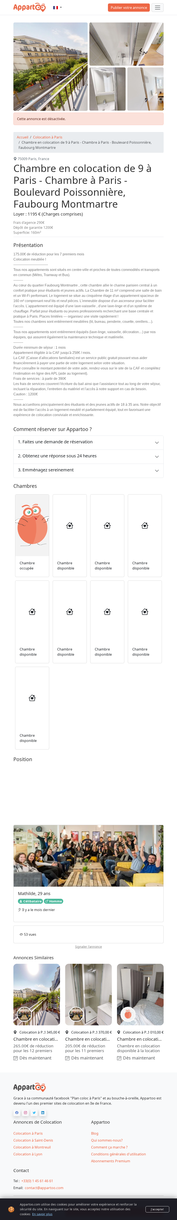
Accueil (22, 137)
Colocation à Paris (47, 137)
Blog (94, 1133)
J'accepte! (157, 1209)
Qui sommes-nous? (107, 1140)
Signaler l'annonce (88, 947)
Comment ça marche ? (109, 1147)
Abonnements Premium (110, 1161)
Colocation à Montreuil (32, 1147)
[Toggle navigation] (158, 7)
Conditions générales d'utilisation (118, 1154)
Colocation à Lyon (27, 1154)
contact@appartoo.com (44, 1187)
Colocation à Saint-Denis (33, 1140)
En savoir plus (42, 1214)
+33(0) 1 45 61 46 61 (37, 1181)
